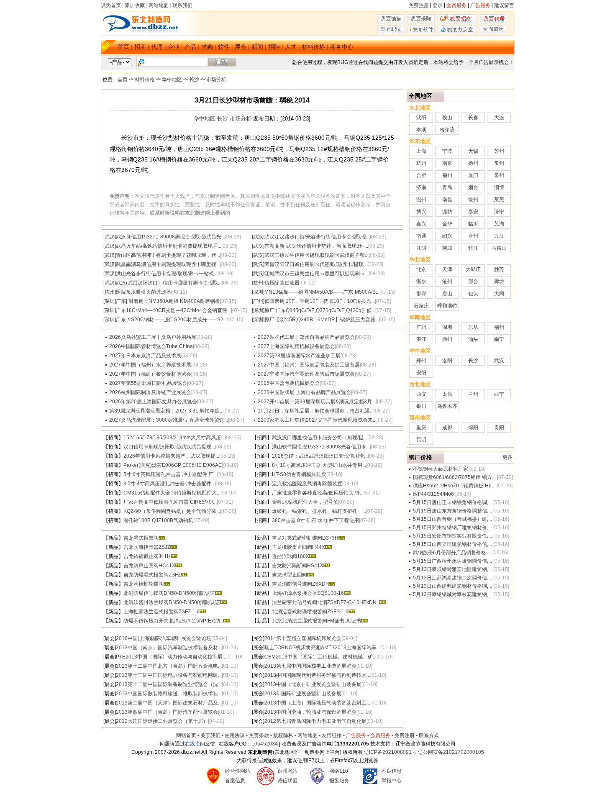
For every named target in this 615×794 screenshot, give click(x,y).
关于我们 (210, 735)
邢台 (473, 281)
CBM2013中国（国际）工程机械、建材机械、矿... (320, 657)
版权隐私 (283, 735)
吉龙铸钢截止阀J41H (147, 556)
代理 (157, 47)
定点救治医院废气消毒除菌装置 (307, 484)
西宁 (499, 394)
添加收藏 (135, 5)
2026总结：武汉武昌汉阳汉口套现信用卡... (320, 456)
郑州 (421, 361)
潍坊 (447, 212)
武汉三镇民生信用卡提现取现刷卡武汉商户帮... (316, 255)
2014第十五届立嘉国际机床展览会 (302, 638)
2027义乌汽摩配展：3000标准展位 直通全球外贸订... (168, 420)
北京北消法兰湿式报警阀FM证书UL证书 (316, 621)
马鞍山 (499, 248)
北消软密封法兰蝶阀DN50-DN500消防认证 (171, 602)
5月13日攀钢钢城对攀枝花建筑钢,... (452, 594)
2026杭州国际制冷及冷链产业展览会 (150, 392)
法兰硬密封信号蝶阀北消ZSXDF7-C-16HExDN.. (325, 602)
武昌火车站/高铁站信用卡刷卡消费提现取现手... (168, 246)
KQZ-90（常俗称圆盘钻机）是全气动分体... (171, 511)
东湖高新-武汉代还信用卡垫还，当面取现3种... (316, 246)
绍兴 (447, 236)
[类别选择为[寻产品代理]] (493, 22)
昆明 (421, 440)
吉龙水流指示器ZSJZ (146, 547)
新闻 (257, 47)
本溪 (421, 130)
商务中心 (342, 47)
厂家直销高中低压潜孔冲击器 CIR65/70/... (170, 502)
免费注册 (419, 5)
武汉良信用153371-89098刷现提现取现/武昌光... (170, 237)
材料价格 (313, 47)
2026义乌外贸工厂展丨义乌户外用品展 (152, 337)
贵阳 (499, 427)
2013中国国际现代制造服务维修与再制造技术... (317, 675)
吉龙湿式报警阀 (141, 538)
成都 (447, 427)
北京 (421, 269)
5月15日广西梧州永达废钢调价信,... (452, 561)
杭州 (421, 163)
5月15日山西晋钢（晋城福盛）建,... (452, 519)
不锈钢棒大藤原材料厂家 (440, 469)
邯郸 (421, 294)
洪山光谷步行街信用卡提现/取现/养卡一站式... (167, 274)
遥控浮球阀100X (290, 556)
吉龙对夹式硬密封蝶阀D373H (305, 538)
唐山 (447, 294)
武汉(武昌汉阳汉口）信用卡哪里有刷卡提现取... (169, 283)
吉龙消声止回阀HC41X (149, 566)
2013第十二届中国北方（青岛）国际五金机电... (169, 666)
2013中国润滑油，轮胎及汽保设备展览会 (310, 712)
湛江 (421, 339)
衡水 (421, 281)
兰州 (473, 394)
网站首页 (186, 735)
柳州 (447, 339)
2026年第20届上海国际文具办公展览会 (153, 402)
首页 (123, 47)
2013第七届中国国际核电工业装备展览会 (310, 666)
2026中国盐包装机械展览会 (289, 383)
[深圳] (258, 292)
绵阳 (473, 427)
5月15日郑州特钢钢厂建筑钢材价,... (452, 527)
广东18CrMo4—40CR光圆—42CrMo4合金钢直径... (173, 310)
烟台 (473, 187)
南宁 (499, 339)
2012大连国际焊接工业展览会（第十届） (162, 721)
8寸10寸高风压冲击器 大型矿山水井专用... (319, 465)
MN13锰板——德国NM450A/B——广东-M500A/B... (321, 292)
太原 (447, 394)
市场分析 (216, 79)
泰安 (473, 212)
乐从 (473, 327)
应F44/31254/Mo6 (433, 494)
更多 (507, 457)
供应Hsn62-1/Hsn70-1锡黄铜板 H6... (454, 486)
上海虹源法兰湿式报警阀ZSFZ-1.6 (161, 612)
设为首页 (111, 5)
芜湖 (499, 224)
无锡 (473, 151)
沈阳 (421, 117)
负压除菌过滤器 (282, 283)
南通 (421, 236)
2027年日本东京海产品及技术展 (145, 356)
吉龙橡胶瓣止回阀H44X (298, 547)
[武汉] (109, 237)
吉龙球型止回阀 (289, 575)
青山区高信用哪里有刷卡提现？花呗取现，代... (168, 255)
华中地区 (172, 79)
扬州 (473, 163)
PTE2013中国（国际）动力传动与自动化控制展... (171, 657)
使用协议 (235, 735)
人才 (291, 47)
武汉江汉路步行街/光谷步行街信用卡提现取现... (317, 237)
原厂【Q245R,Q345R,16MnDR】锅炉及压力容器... (321, 320)
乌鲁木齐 (447, 406)
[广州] (258, 301)
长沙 (194, 79)
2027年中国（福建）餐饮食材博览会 (150, 374)
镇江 (473, 248)
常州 (499, 163)
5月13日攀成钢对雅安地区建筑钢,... (452, 569)
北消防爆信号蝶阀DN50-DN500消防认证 (169, 593)
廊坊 (499, 281)
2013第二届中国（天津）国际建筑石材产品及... (169, 703)
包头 (473, 294)
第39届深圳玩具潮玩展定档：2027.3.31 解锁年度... (166, 411)
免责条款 (259, 735)
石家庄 (421, 306)
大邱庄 (473, 269)
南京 (447, 163)
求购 (207, 47)
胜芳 (499, 269)
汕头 (473, 339)
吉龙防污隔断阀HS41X (297, 566)
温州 (421, 199)
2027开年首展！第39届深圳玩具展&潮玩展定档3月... (317, 402)
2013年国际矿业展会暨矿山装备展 (302, 694)
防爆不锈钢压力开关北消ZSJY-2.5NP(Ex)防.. (173, 621)
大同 (499, 294)
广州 (421, 327)
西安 (421, 394)
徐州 (473, 199)
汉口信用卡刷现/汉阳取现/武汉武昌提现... (169, 447)
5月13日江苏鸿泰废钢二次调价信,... (452, 578)
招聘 (274, 47)
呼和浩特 (447, 306)
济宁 (499, 212)
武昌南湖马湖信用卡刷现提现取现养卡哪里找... (168, 264)
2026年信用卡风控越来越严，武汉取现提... (171, 456)
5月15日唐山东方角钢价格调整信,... (452, 511)
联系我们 (182, 5)
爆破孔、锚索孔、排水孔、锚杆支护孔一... (319, 511)
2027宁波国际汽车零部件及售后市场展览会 (306, 374)
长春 (473, 117)
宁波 (447, 151)
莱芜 (499, 199)
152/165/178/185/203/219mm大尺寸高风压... (174, 438)
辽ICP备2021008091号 (390, 752)
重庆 (421, 427)
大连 (499, 117)
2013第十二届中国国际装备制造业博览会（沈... (169, 684)
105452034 (264, 744)
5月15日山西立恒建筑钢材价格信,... (452, 544)
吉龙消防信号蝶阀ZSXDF (300, 584)
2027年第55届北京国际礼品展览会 (148, 383)
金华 (447, 224)
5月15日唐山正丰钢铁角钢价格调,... (452, 502)
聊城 (447, 248)
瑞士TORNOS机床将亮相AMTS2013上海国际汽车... (322, 648)
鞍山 (447, 117)
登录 (438, 5)
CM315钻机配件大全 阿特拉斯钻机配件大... (171, 493)
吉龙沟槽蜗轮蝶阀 (143, 584)
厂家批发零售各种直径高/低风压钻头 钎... (318, 493)
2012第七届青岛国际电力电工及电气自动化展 (315, 721)
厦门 (473, 175)
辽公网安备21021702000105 (451, 752)
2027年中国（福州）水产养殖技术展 (150, 365)
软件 (224, 47)
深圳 (447, 327)
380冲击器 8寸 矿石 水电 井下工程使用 (315, 520)
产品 (190, 47)
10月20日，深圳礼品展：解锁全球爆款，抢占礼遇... (316, 411)
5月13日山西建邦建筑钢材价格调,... (452, 586)
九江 (499, 236)
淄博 (499, 187)
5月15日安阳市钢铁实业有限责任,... (452, 536)
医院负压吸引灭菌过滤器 (143, 292)
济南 (421, 187)
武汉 (499, 361)
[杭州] (258, 283)
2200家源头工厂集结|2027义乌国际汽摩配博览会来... (317, 420)
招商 (140, 47)
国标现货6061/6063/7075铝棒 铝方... (454, 477)
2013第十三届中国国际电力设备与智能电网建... (169, 675)
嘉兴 (421, 224)
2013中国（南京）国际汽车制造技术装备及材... (169, 648)
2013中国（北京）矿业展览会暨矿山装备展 (312, 684)
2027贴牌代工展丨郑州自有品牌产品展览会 (306, 337)
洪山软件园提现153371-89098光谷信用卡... (321, 447)
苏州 (499, 151)
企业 (173, 47)
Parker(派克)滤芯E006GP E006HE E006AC (172, 465)
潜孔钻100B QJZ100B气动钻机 (158, 520)
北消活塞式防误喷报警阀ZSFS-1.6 (310, 612)
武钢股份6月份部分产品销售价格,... (452, 553)
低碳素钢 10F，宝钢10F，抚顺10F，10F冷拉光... (319, 301)
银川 (421, 406)
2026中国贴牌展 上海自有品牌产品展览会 (304, 392)
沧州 (447, 281)
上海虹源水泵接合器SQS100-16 (308, 593)
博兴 (421, 212)
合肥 (421, 175)
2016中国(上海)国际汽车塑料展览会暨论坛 (163, 638)
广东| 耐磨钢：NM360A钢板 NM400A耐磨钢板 (168, 301)
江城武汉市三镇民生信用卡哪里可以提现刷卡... (316, 274)
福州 (447, 175)
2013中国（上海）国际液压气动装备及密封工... (317, 703)
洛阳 (447, 361)
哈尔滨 (447, 130)
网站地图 (159, 5)
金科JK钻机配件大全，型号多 (305, 502)
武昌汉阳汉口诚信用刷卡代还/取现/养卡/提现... (315, 264)
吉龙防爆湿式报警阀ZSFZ (152, 575)
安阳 (421, 373)
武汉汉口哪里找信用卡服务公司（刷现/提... (319, 438)
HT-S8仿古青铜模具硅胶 (299, 474)
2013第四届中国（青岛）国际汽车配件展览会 (167, 712)
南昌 (447, 199)
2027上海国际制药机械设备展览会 (296, 346)
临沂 (473, 224)
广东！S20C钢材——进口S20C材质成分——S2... (171, 320)
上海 (421, 151)
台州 (473, 236)
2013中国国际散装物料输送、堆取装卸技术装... (169, 694)
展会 (240, 47)
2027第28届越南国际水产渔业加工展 (299, 356)
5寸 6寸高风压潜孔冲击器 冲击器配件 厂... (170, 474)
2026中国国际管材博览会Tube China (151, 346)
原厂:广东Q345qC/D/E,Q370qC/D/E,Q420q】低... (319, 310)
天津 (447, 269)
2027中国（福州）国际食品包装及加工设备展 (309, 365)
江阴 (421, 248)
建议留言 (504, 5)
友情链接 (332, 735)
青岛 (447, 187)
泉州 (499, 175)
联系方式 (429, 735)
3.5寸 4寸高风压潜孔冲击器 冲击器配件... (169, 484)
